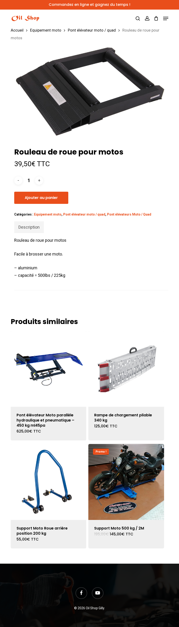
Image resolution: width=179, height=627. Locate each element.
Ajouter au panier (41, 197)
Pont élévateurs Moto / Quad (129, 214)
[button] (165, 18)
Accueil (17, 30)
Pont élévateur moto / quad (92, 30)
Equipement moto (45, 30)
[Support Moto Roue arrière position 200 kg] (48, 482)
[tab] (29, 227)
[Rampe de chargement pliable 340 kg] (126, 369)
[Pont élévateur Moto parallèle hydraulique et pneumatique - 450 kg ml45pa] (48, 369)
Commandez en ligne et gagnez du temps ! (89, 4)
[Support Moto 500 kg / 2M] (126, 482)
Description (29, 227)
